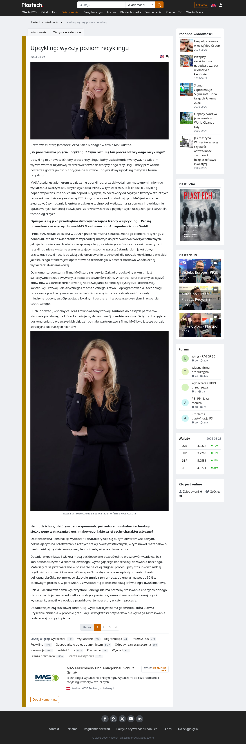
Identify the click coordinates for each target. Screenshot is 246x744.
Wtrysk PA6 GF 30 (203, 356)
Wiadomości (70, 12)
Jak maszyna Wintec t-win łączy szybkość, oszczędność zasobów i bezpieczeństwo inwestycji (206, 151)
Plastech (35, 22)
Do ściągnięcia (188, 729)
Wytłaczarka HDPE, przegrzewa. (204, 385)
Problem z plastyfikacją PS (202, 416)
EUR (184, 446)
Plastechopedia (130, 12)
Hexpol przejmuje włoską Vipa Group (207, 43)
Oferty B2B (29, 12)
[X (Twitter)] (122, 718)
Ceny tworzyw (93, 12)
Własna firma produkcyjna (201, 370)
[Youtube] (131, 718)
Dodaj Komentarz (45, 699)
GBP (184, 461)
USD (184, 453)
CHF (184, 468)
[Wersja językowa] (213, 4)
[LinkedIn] (139, 718)
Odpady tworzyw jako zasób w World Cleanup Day (205, 120)
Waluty (184, 439)
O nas (168, 729)
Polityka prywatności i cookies (136, 729)
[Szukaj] (159, 4)
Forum (111, 12)
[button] (220, 4)
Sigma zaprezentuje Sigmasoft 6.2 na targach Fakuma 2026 (205, 94)
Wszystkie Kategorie (67, 32)
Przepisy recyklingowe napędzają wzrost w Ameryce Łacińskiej (206, 65)
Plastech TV (174, 12)
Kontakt (53, 729)
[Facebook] (105, 718)
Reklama (201, 5)
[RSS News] (113, 718)
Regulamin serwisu (97, 729)
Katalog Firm (49, 12)
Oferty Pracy (194, 12)
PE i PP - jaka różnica (200, 401)
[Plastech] (32, 5)
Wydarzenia (154, 12)
